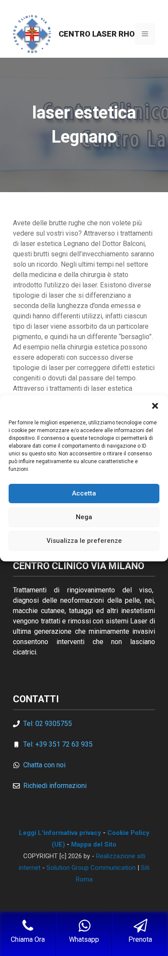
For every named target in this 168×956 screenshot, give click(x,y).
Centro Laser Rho (97, 33)
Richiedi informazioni (55, 786)
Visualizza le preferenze (84, 541)
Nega (84, 517)
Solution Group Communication (91, 868)
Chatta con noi (44, 765)
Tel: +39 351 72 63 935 (58, 744)
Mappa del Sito (93, 844)
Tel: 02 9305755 (47, 723)
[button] (155, 406)
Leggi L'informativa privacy (60, 833)
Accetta (84, 493)
